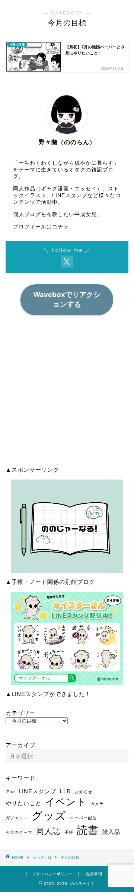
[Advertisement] (67, 393)
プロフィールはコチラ (41, 227)
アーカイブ (20, 745)
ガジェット (17, 818)
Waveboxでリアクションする (67, 299)
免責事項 (94, 874)
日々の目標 (42, 857)
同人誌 (48, 831)
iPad (10, 792)
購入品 (111, 832)
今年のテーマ (19, 832)
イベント (66, 802)
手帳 (68, 832)
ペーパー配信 (83, 818)
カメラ (97, 803)
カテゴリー (20, 713)
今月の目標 (70, 857)
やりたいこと (23, 803)
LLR (65, 791)
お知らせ (84, 792)
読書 (88, 830)
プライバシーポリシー (52, 874)
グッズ (49, 815)
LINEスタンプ (37, 791)
